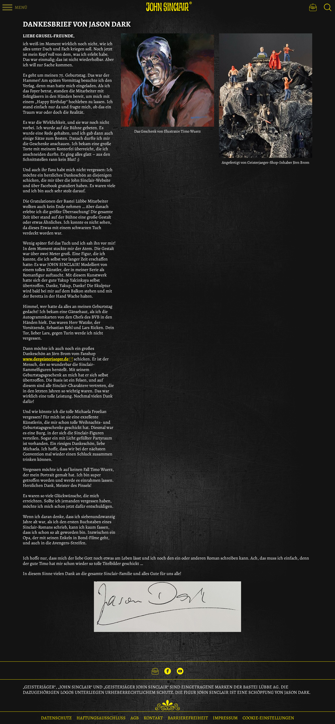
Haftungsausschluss (101, 718)
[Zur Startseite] (167, 6)
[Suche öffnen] (327, 7)
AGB (134, 718)
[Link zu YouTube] (180, 670)
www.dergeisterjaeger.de (45, 359)
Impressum (225, 718)
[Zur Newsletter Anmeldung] (313, 7)
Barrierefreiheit (188, 718)
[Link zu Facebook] (167, 670)
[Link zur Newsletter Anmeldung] (155, 670)
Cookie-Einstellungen (268, 718)
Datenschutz (56, 718)
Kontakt (153, 718)
